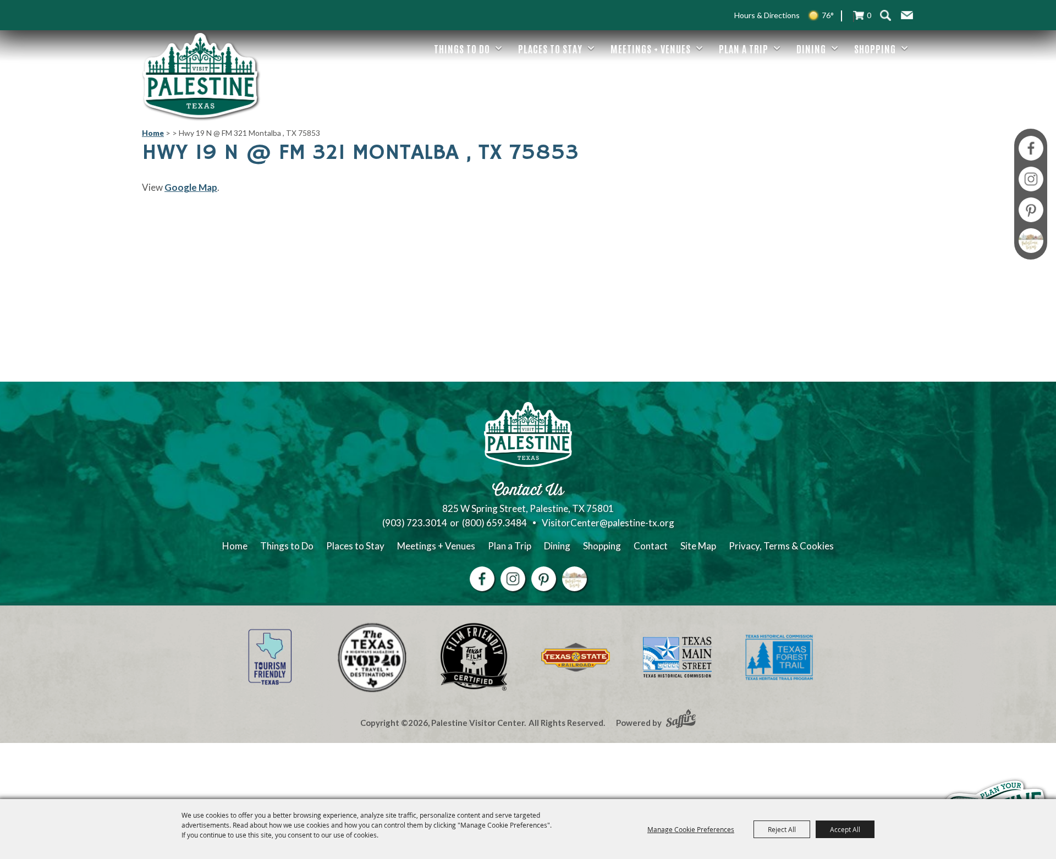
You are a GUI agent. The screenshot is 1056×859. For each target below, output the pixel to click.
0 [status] (869, 15)
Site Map (698, 546)
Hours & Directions (767, 15)
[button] (907, 15)
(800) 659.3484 (494, 522)
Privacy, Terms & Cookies (781, 546)
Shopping (875, 48)
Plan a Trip (743, 48)
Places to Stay (550, 48)
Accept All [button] (845, 829)
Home (153, 132)
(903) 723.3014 (414, 522)
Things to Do (462, 48)
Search (885, 15)
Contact (651, 546)
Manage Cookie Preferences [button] (690, 829)
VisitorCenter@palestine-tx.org (608, 522)
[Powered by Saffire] (681, 720)
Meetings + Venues (650, 48)
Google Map (190, 187)
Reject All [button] (782, 829)
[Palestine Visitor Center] (200, 75)
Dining (811, 48)
